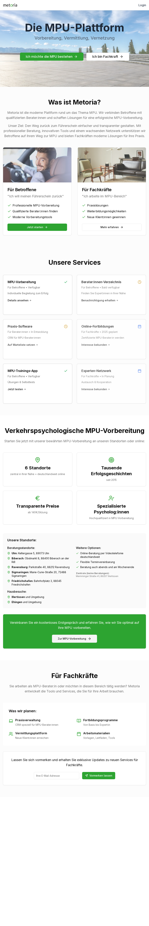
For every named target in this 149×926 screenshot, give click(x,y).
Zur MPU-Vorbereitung (72, 638)
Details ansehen (18, 300)
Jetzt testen (15, 389)
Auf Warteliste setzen (21, 344)
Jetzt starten (35, 227)
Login (142, 5)
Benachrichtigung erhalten (98, 300)
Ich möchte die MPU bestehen (49, 56)
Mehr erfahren (109, 227)
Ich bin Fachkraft (105, 56)
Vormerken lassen (100, 775)
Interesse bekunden (94, 344)
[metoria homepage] (10, 5)
